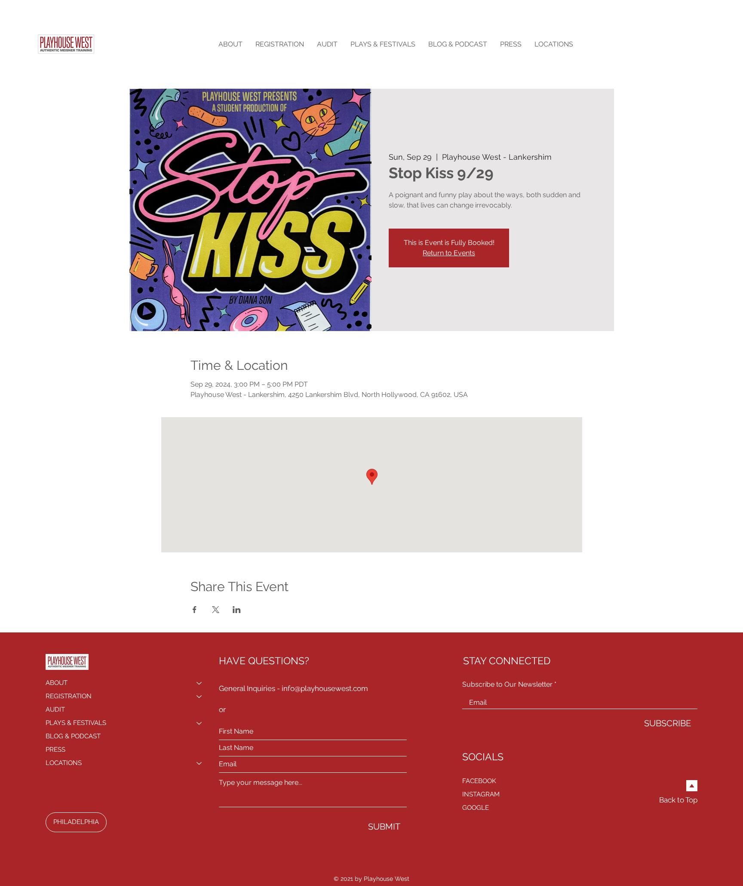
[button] (230, 44)
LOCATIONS (64, 763)
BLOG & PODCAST (73, 736)
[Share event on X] (216, 609)
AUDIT (55, 709)
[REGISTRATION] (199, 696)
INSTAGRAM (481, 794)
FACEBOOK (479, 781)
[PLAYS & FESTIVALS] (199, 723)
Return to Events (449, 253)
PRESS (55, 749)
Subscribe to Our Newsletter (507, 684)
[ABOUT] (199, 683)
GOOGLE (475, 808)
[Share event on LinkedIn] (237, 609)
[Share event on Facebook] (194, 609)
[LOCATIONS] (199, 763)
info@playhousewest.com (325, 688)
